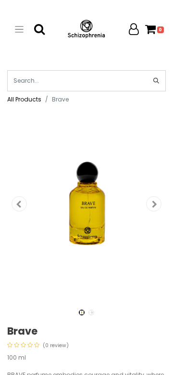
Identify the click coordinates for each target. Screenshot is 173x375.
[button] (19, 204)
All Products (24, 99)
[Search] (156, 81)
